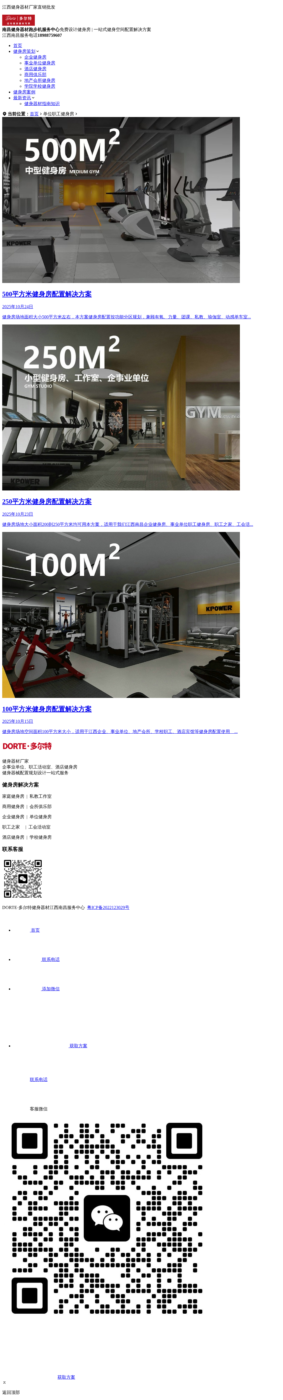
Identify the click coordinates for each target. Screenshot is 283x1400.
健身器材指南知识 (42, 103)
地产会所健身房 (39, 80)
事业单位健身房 (39, 63)
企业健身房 (35, 57)
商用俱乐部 (35, 74)
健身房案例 (24, 92)
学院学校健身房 (39, 86)
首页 (17, 45)
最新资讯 (22, 97)
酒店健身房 (35, 68)
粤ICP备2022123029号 (108, 907)
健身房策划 (24, 51)
